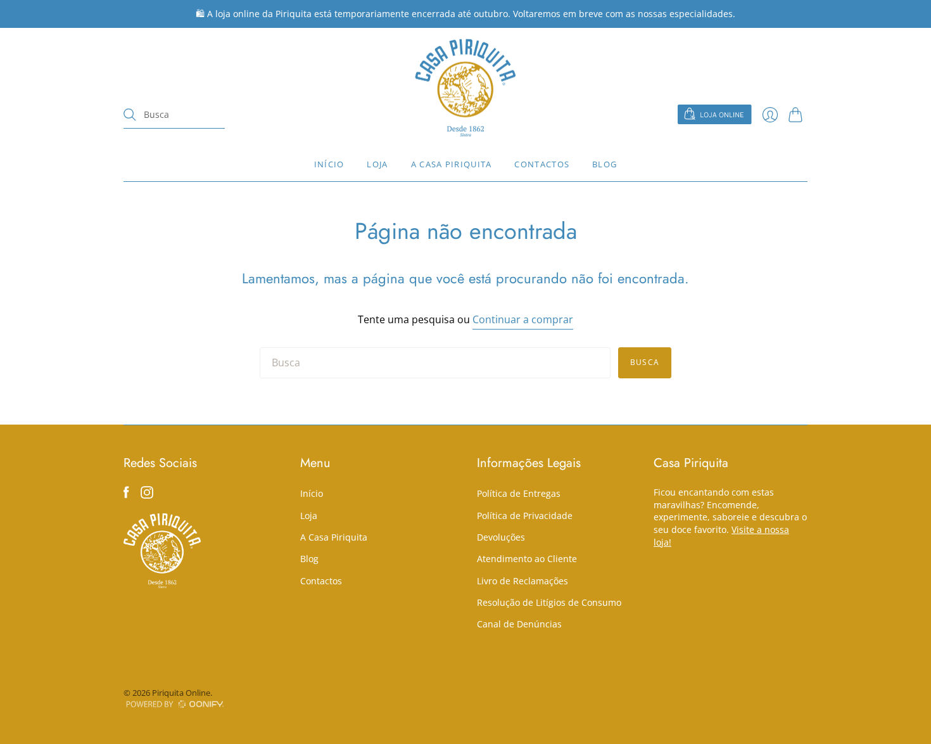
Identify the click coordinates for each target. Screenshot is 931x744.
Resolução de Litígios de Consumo (549, 602)
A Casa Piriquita (451, 164)
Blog (604, 164)
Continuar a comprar (522, 319)
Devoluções (501, 537)
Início (329, 164)
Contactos (541, 164)
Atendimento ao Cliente (527, 559)
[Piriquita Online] (465, 87)
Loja (377, 164)
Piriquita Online (181, 692)
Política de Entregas (518, 493)
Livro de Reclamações (522, 581)
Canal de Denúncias (519, 624)
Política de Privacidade (525, 516)
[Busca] (130, 114)
